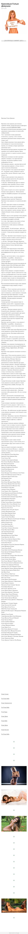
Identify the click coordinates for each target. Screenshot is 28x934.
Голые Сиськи (4, 694)
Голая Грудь (4, 712)
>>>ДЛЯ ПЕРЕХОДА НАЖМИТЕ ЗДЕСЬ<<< (13, 40)
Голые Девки (4, 716)
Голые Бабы (4, 720)
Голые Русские (5, 729)
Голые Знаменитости (6, 703)
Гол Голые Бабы (5, 698)
